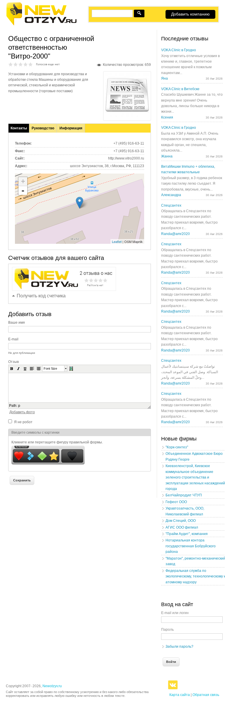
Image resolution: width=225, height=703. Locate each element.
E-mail (13, 339)
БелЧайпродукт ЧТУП (184, 495)
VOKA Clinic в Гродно (178, 50)
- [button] (23, 190)
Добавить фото (22, 412)
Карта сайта (179, 695)
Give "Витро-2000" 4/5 (25, 64)
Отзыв (13, 362)
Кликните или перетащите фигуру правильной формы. (57, 442)
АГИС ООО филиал (182, 527)
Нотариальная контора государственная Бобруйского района (191, 546)
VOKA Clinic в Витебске (180, 89)
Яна (164, 78)
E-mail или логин (175, 613)
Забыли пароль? (179, 646)
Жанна (167, 156)
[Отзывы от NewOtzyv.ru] (41, 25)
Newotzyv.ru (52, 686)
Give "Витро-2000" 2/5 (15, 64)
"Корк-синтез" (177, 447)
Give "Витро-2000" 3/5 (20, 64)
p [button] (19, 406)
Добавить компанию (190, 14)
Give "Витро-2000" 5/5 (30, 64)
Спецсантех (171, 205)
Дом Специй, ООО (181, 521)
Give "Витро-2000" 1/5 (10, 64)
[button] (11, 368)
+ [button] (23, 181)
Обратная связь (205, 695)
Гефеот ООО (176, 502)
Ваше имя (16, 322)
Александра (171, 195)
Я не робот (23, 422)
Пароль (167, 629)
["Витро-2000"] (127, 116)
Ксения (167, 117)
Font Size (50, 368)
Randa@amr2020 (175, 234)
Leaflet (117, 241)
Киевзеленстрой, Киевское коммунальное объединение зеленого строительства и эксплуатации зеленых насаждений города (195, 477)
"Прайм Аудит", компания (187, 534)
